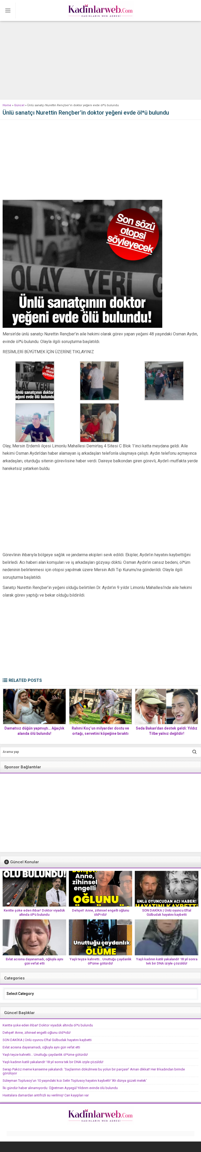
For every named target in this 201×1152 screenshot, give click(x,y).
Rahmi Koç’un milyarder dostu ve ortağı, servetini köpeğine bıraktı (100, 731)
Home (7, 105)
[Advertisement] (100, 60)
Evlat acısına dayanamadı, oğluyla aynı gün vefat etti (34, 961)
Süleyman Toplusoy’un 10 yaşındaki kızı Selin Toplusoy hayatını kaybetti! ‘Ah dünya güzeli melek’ (75, 1081)
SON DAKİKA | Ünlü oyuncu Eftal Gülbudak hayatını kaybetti (166, 912)
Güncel (19, 105)
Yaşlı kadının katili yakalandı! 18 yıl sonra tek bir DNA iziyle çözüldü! (166, 961)
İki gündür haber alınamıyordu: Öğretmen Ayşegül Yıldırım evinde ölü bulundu (60, 1088)
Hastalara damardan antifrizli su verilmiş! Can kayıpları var (46, 1095)
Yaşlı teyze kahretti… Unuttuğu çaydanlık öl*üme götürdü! (100, 961)
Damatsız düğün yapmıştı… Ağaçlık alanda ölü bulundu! (34, 731)
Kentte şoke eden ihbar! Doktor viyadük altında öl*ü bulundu (34, 912)
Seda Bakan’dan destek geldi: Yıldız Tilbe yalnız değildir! (166, 731)
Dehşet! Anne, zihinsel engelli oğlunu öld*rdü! (100, 912)
